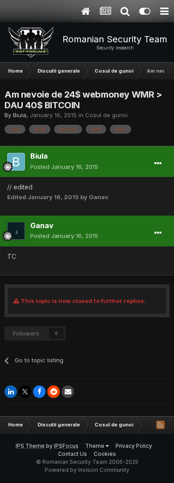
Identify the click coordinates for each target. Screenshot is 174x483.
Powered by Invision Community (87, 470)
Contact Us (72, 453)
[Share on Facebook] (39, 391)
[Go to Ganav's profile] (16, 231)
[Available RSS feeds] (160, 424)
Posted (64, 166)
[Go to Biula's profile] (16, 162)
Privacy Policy (134, 445)
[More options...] (158, 163)
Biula (19, 115)
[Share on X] (25, 391)
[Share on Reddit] (53, 391)
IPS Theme (30, 445)
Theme (95, 445)
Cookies (105, 453)
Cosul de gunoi (106, 115)
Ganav (42, 225)
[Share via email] (68, 391)
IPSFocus (66, 445)
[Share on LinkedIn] (10, 391)
